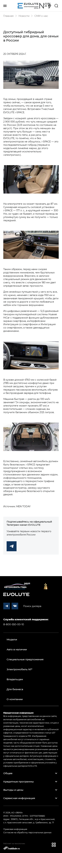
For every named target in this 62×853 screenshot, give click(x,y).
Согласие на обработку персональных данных (27, 832)
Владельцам (15, 679)
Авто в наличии (17, 649)
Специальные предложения (25, 659)
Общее (7, 773)
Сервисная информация (19, 798)
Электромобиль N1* (19, 669)
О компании (15, 699)
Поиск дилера (32, 606)
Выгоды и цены (13, 789)
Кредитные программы (18, 781)
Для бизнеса (15, 689)
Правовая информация (15, 829)
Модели (12, 639)
